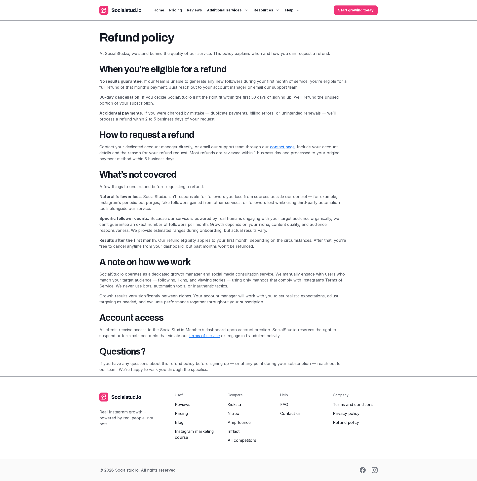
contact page (282, 146)
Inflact (233, 431)
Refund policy (346, 422)
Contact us (290, 413)
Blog (179, 422)
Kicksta (234, 404)
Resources (263, 10)
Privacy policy (346, 413)
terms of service (204, 335)
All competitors (242, 440)
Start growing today (355, 10)
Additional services (224, 10)
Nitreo (233, 413)
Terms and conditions (353, 404)
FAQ (284, 404)
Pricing (175, 10)
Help (289, 10)
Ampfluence (239, 422)
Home (159, 10)
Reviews (194, 10)
